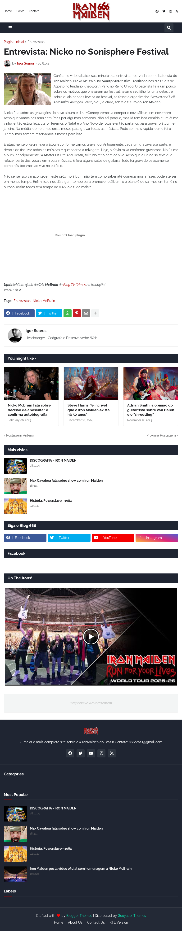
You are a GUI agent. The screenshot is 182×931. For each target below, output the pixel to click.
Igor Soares (36, 330)
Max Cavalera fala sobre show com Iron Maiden (66, 480)
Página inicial (14, 42)
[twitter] (163, 11)
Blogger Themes (79, 916)
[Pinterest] (77, 313)
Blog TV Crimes (74, 285)
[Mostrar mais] (95, 313)
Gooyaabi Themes (132, 916)
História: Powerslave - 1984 (51, 501)
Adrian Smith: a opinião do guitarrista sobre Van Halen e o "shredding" (150, 410)
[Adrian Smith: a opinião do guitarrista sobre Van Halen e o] (150, 383)
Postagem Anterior (20, 435)
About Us (75, 922)
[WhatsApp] (68, 313)
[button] (10, 27)
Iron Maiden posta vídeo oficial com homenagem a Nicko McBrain (81, 868)
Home (8, 11)
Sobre (20, 11)
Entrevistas (36, 42)
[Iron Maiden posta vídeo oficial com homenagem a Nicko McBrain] (15, 874)
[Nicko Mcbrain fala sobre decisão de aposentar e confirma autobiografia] (31, 383)
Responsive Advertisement (91, 703)
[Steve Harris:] (91, 383)
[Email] (86, 313)
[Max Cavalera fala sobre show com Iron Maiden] (15, 486)
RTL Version (118, 922)
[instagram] (170, 11)
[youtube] (91, 753)
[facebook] (157, 11)
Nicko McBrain (44, 301)
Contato (34, 11)
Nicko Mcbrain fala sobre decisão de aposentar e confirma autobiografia (29, 410)
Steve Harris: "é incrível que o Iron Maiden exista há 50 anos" (89, 410)
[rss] (177, 11)
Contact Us (96, 922)
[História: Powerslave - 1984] (15, 506)
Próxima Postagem (161, 435)
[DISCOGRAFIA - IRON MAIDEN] (15, 466)
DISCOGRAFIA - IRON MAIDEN (53, 460)
